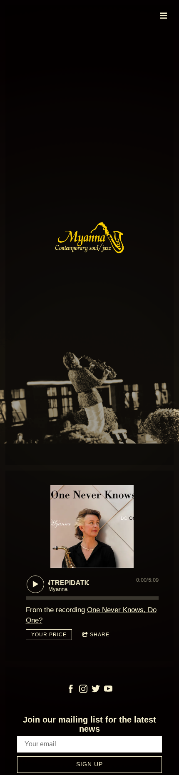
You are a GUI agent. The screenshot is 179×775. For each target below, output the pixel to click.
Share (99, 635)
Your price (49, 635)
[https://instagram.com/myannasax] (83, 690)
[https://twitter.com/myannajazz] (96, 690)
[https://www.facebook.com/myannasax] (71, 690)
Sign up (89, 764)
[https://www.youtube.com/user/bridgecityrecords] (108, 690)
